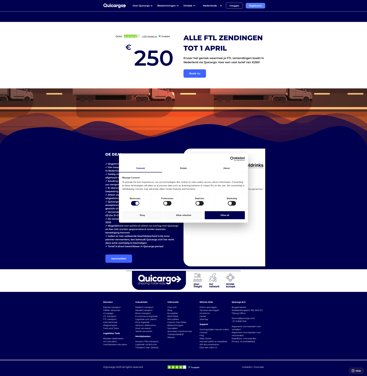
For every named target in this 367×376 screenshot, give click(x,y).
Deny (142, 215)
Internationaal (110, 322)
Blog (169, 310)
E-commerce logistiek (146, 316)
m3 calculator (110, 341)
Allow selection (183, 215)
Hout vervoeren (143, 328)
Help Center (205, 338)
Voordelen (172, 328)
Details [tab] (183, 168)
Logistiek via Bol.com (146, 344)
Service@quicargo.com (243, 318)
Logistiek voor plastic (146, 319)
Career (203, 316)
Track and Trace (111, 328)
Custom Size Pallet (176, 322)
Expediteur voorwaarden (244, 338)
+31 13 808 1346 (239, 321)
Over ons (171, 307)
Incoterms (205, 313)
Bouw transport (143, 313)
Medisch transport (144, 307)
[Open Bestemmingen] (177, 5)
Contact (204, 332)
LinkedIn (247, 367)
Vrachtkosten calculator (115, 344)
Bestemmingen (175, 325)
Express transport (112, 307)
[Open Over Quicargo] (151, 5)
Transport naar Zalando (147, 347)
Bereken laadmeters (113, 338)
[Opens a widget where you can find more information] (356, 371)
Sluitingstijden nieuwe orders (214, 329)
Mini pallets (173, 319)
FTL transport (110, 319)
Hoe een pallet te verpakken (213, 341)
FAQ (202, 335)
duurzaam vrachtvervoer (179, 331)
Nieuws (171, 337)
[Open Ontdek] (194, 5)
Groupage (108, 313)
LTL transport (109, 316)
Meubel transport (144, 310)
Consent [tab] (140, 168)
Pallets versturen (111, 310)
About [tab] (226, 168)
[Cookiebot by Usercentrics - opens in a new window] (232, 159)
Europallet (172, 313)
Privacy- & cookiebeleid (243, 341)
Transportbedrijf (175, 334)
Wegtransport (110, 325)
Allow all (224, 215)
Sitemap (204, 319)
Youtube (259, 367)
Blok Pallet (172, 316)
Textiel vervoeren (143, 331)
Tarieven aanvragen (209, 310)
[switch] (167, 203)
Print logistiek (142, 322)
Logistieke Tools (111, 333)
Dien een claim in (208, 347)
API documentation (209, 344)
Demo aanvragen (208, 307)
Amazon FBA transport (146, 341)
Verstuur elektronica (145, 325)
